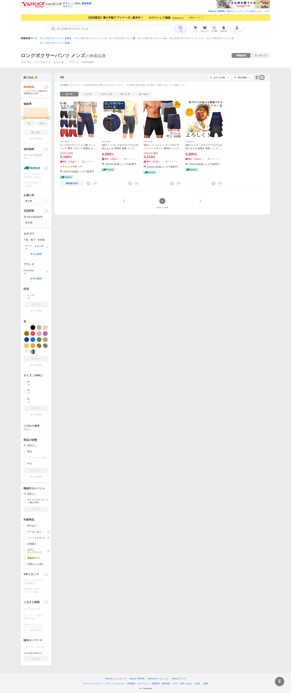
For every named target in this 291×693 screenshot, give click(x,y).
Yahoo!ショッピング (115, 678)
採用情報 (166, 683)
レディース (106, 94)
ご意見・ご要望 (201, 683)
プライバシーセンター (115, 683)
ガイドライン (143, 683)
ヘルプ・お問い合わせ (182, 683)
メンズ (87, 94)
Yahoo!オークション (158, 678)
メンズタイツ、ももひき (49, 62)
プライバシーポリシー (93, 683)
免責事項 (156, 683)
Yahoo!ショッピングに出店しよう (244, 11)
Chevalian (64, 141)
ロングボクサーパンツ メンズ (53, 55)
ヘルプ (266, 11)
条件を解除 (36, 254)
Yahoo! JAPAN (216, 11)
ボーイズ (125, 94)
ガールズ (143, 94)
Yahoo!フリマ (179, 678)
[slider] (23, 118)
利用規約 (131, 683)
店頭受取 (29, 210)
